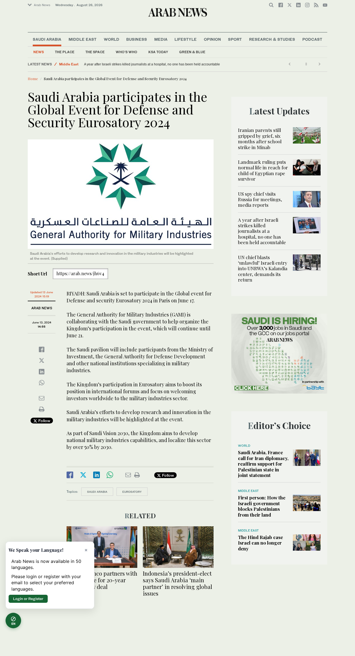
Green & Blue (192, 52)
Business (136, 39)
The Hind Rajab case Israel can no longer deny (260, 543)
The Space (95, 52)
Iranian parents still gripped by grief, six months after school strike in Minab (260, 138)
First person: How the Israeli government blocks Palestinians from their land (261, 505)
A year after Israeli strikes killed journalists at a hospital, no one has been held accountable (152, 64)
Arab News (42, 5)
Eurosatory (132, 491)
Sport (235, 39)
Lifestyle (185, 39)
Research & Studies (272, 39)
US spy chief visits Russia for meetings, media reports (260, 199)
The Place (64, 52)
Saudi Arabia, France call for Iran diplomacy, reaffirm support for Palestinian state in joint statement (263, 463)
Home (33, 78)
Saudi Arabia (47, 39)
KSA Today (158, 52)
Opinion (212, 39)
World (111, 39)
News (38, 52)
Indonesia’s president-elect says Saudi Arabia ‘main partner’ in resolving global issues (177, 583)
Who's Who (126, 52)
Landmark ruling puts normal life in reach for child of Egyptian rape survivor (263, 170)
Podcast (312, 39)
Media (161, 39)
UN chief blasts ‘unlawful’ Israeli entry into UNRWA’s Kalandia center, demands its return (262, 268)
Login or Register (28, 598)
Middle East (83, 39)
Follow (43, 420)
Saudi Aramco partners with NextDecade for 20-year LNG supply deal (102, 580)
